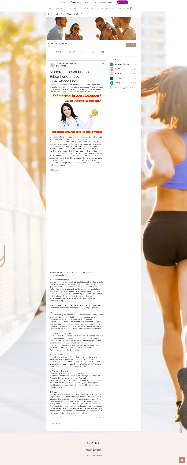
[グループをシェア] (138, 44)
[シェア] (103, 64)
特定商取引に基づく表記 (93, 450)
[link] (56, 52)
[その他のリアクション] (57, 417)
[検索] (121, 45)
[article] (77, 244)
